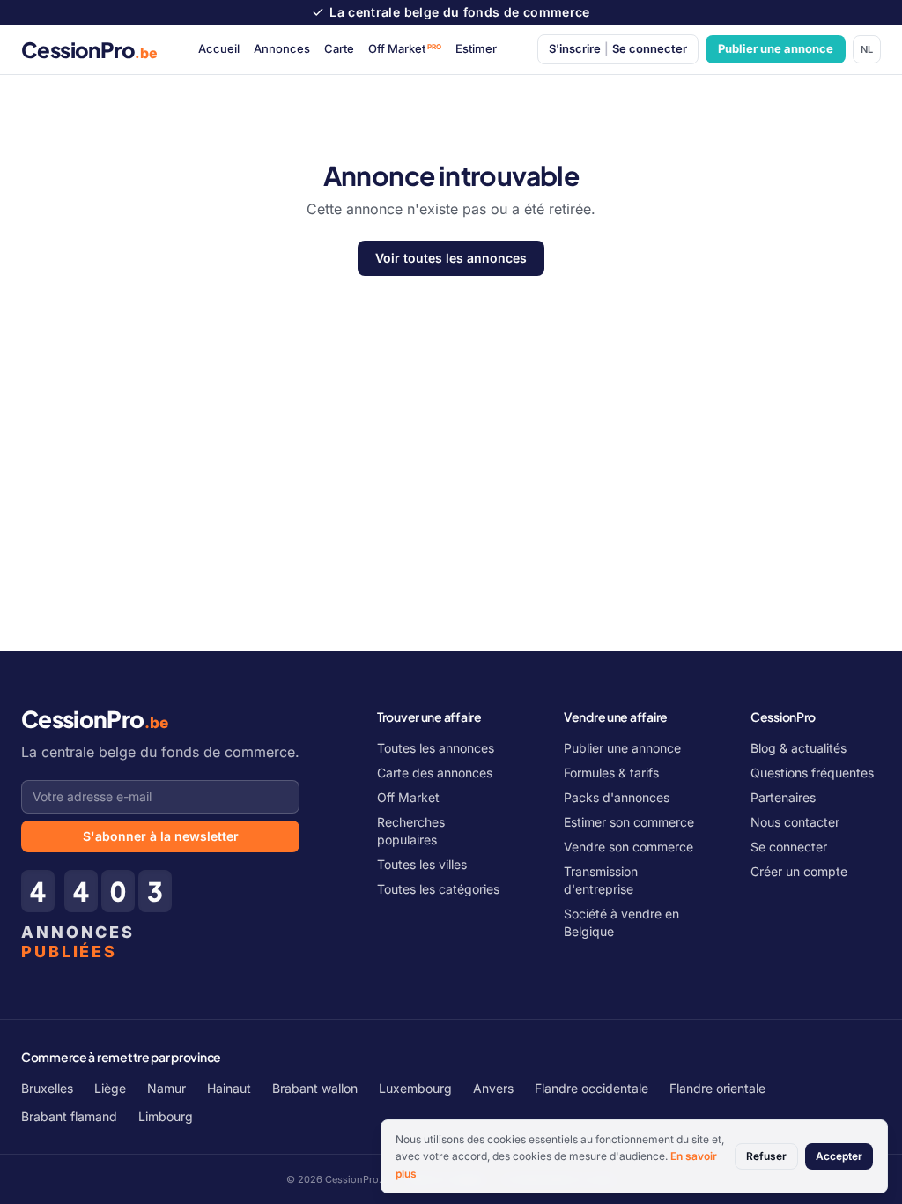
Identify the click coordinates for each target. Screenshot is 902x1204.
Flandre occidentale (591, 1088)
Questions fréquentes (812, 772)
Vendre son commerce (628, 846)
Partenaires (783, 797)
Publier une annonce (775, 48)
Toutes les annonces (435, 747)
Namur (166, 1088)
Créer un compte (798, 871)
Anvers (493, 1088)
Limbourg (165, 1116)
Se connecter (788, 846)
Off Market (405, 48)
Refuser (766, 1156)
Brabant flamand (69, 1116)
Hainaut (229, 1088)
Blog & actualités (798, 747)
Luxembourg (415, 1088)
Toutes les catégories (438, 888)
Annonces (282, 48)
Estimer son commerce (629, 821)
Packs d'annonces (616, 797)
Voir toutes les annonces (451, 257)
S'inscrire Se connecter (618, 48)
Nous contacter (794, 821)
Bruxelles (47, 1088)
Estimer (476, 48)
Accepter (839, 1156)
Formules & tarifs (611, 772)
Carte (339, 48)
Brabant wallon (315, 1088)
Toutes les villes (422, 864)
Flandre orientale (717, 1088)
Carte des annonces (434, 772)
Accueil (219, 48)
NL (867, 49)
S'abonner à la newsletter (161, 836)
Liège (110, 1088)
